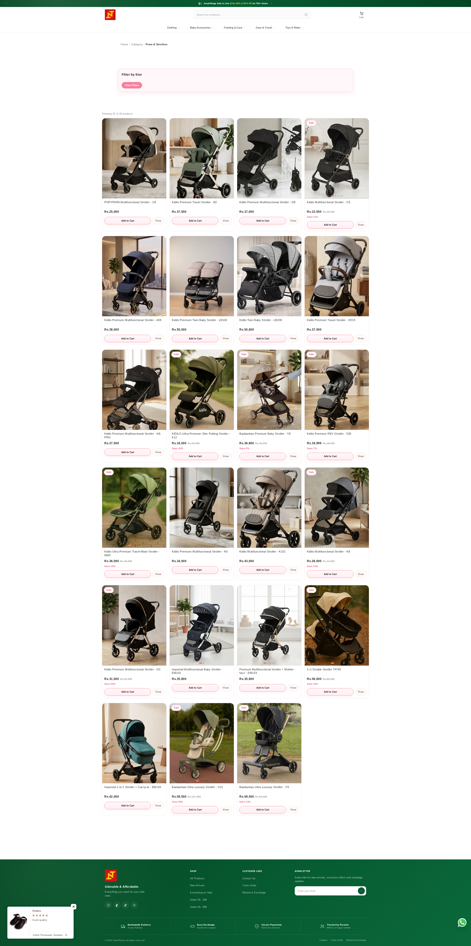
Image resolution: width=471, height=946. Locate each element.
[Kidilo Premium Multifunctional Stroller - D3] (134, 625)
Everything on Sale (201, 892)
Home (124, 44)
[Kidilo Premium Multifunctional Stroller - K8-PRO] (134, 390)
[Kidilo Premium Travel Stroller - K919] (337, 276)
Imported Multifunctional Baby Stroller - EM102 (197, 671)
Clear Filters (132, 85)
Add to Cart (127, 220)
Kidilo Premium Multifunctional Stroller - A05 (133, 320)
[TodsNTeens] (110, 14)
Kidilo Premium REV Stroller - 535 (329, 433)
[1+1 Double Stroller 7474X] (337, 625)
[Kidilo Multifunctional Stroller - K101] (269, 508)
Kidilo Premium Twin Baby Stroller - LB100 (199, 320)
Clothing (172, 27)
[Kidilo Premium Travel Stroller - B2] (202, 158)
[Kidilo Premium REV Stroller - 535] (337, 390)
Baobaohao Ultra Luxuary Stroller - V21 (197, 787)
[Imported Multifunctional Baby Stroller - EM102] (202, 625)
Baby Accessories (200, 27)
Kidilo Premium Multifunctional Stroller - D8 (267, 202)
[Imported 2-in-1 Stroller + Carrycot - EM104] (134, 743)
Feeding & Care (233, 27)
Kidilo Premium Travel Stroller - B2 (194, 202)
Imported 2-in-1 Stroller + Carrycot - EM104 (132, 787)
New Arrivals (197, 885)
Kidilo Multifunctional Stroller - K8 (328, 551)
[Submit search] (306, 14)
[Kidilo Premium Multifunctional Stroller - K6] (202, 508)
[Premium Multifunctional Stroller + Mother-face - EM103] (269, 625)
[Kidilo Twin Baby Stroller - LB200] (269, 276)
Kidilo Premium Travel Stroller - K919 (331, 320)
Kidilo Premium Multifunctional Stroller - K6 (200, 551)
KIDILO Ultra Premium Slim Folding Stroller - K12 (201, 435)
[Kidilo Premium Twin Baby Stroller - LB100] (202, 276)
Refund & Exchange (254, 892)
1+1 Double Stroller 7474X (324, 669)
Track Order (249, 885)
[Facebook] (117, 905)
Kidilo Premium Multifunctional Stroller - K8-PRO (132, 435)
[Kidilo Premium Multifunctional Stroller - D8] (269, 158)
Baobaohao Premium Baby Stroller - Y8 (265, 433)
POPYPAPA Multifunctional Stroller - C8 (130, 202)
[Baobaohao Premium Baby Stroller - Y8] (269, 390)
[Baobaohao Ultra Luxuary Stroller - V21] (202, 743)
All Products (197, 878)
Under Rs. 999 (198, 907)
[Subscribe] (361, 890)
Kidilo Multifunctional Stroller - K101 (262, 551)
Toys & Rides (292, 27)
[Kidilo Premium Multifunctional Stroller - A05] (134, 276)
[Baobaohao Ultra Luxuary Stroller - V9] (269, 743)
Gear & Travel (264, 27)
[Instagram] (108, 905)
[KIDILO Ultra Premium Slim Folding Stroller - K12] (202, 390)
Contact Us (249, 878)
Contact (323, 940)
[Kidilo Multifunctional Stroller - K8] (337, 508)
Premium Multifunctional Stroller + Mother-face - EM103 (267, 671)
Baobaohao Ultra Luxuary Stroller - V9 (264, 787)
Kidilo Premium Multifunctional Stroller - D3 (132, 669)
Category (137, 44)
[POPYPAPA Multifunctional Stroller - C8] (134, 158)
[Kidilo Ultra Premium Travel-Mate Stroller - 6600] (134, 508)
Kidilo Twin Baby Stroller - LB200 (260, 320)
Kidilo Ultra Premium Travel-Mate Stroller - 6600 (132, 553)
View (158, 220)
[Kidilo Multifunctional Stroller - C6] (337, 158)
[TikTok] (125, 905)
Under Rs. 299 (198, 899)
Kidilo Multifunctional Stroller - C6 (328, 202)
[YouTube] (134, 905)
